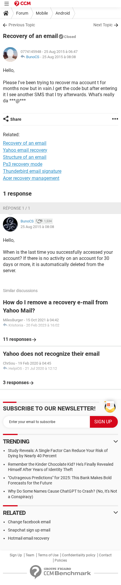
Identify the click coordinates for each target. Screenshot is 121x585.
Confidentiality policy (78, 555)
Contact (105, 555)
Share (15, 119)
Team (30, 555)
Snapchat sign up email (29, 530)
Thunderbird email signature (32, 171)
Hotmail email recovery (28, 538)
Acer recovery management (31, 178)
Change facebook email (29, 522)
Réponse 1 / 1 (16, 208)
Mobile (42, 13)
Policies (61, 560)
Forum (22, 13)
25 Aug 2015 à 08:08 (59, 57)
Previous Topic (22, 25)
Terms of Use (48, 555)
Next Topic (102, 25)
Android (63, 13)
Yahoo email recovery (25, 150)
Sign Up (16, 555)
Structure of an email (24, 157)
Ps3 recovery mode (22, 164)
